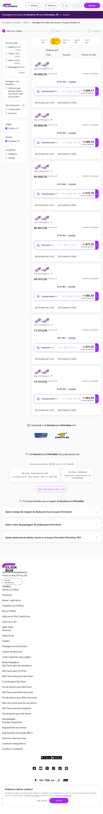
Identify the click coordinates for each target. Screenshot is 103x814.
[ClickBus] (10, 5)
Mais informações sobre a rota (51, 489)
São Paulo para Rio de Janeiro (17, 665)
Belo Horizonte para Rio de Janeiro (19, 702)
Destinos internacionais (14, 738)
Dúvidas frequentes (12, 722)
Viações (6, 640)
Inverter (66, 14)
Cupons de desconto (12, 651)
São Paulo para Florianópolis (16, 708)
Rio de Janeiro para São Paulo (17, 686)
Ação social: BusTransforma (16, 616)
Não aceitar (42, 800)
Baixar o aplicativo (11, 600)
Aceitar (59, 800)
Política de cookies (32, 795)
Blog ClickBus (9, 611)
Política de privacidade (62, 795)
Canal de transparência (14, 743)
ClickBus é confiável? (12, 748)
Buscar (92, 5)
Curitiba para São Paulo (14, 681)
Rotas (26, 22)
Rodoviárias (8, 635)
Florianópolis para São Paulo (16, 713)
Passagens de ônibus (11, 22)
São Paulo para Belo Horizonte (17, 692)
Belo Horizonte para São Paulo (17, 676)
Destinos (6, 630)
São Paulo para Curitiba (14, 670)
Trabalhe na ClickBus (13, 605)
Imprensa (7, 594)
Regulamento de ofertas (14, 727)
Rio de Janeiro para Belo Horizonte (19, 697)
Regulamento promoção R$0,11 (17, 732)
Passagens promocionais (14, 646)
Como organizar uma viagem (16, 657)
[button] (72, 82)
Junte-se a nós (9, 621)
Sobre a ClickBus (10, 589)
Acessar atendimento (9, 581)
